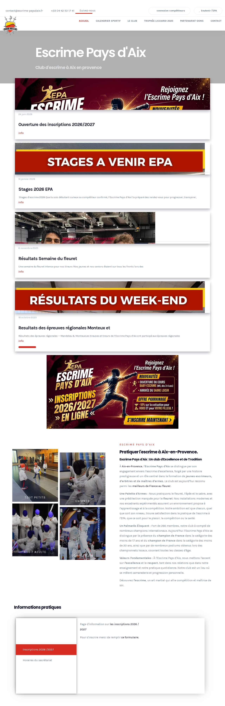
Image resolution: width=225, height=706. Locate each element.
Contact (216, 20)
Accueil (84, 20)
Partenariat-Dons (192, 20)
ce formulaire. (130, 637)
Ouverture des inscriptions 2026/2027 (56, 124)
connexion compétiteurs (170, 10)
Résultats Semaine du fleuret (47, 258)
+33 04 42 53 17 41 (62, 10)
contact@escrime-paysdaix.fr (24, 10)
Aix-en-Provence (132, 466)
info (21, 133)
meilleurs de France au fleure (151, 486)
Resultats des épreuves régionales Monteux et (64, 328)
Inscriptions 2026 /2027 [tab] (38, 649)
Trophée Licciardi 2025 (158, 20)
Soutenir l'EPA (208, 10)
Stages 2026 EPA (35, 189)
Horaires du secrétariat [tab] (37, 660)
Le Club (132, 20)
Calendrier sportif (108, 20)
